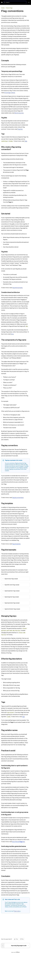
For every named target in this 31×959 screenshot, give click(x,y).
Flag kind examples (17, 287)
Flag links (19, 129)
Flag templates (16, 544)
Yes (17, 939)
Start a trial (17, 911)
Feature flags (9, 8)
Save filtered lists (18, 841)
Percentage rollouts (9, 92)
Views (12, 334)
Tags (25, 141)
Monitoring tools (19, 113)
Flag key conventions (17, 497)
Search (7, 2)
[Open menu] (29, 2)
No (23, 939)
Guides (3, 8)
